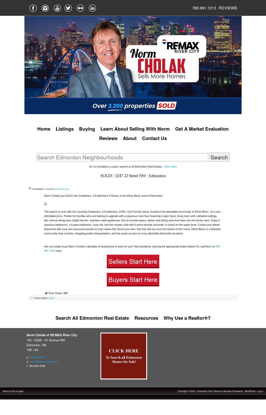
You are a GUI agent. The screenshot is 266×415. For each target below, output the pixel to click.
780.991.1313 (204, 8)
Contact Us (154, 138)
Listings (65, 128)
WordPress (250, 391)
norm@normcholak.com (43, 361)
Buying (87, 128)
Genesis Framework (233, 391)
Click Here (170, 166)
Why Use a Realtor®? (187, 317)
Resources (146, 317)
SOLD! (51, 298)
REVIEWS (228, 8)
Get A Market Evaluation (202, 128)
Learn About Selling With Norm (135, 128)
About (130, 138)
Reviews (108, 138)
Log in (260, 391)
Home (43, 128)
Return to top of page (13, 391)
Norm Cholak (61, 188)
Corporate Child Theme (208, 391)
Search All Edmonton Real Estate (92, 317)
